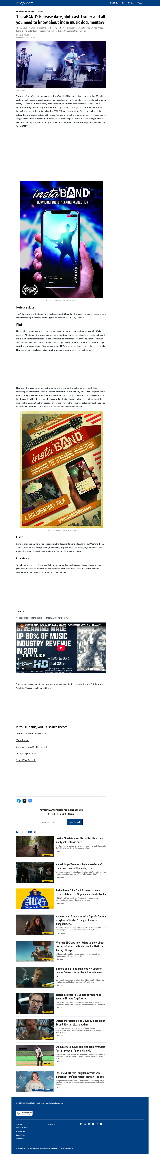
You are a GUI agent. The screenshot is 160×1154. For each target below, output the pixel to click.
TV (123, 3)
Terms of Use (20, 1139)
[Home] (25, 2)
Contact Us (51, 1124)
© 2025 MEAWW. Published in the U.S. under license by (33, 1103)
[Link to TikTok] (96, 1125)
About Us (19, 1124)
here (48, 688)
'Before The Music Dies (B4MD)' (31, 733)
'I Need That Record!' (26, 760)
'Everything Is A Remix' (26, 753)
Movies (131, 3)
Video (140, 3)
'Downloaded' (22, 740)
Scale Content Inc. (57, 1103)
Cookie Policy (20, 1135)
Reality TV (114, 3)
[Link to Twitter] (89, 1124)
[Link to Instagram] (85, 1124)
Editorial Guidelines (22, 1128)
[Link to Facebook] (81, 1124)
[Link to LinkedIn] (100, 1124)
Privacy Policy (20, 1131)
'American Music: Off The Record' (31, 747)
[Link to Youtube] (93, 1124)
